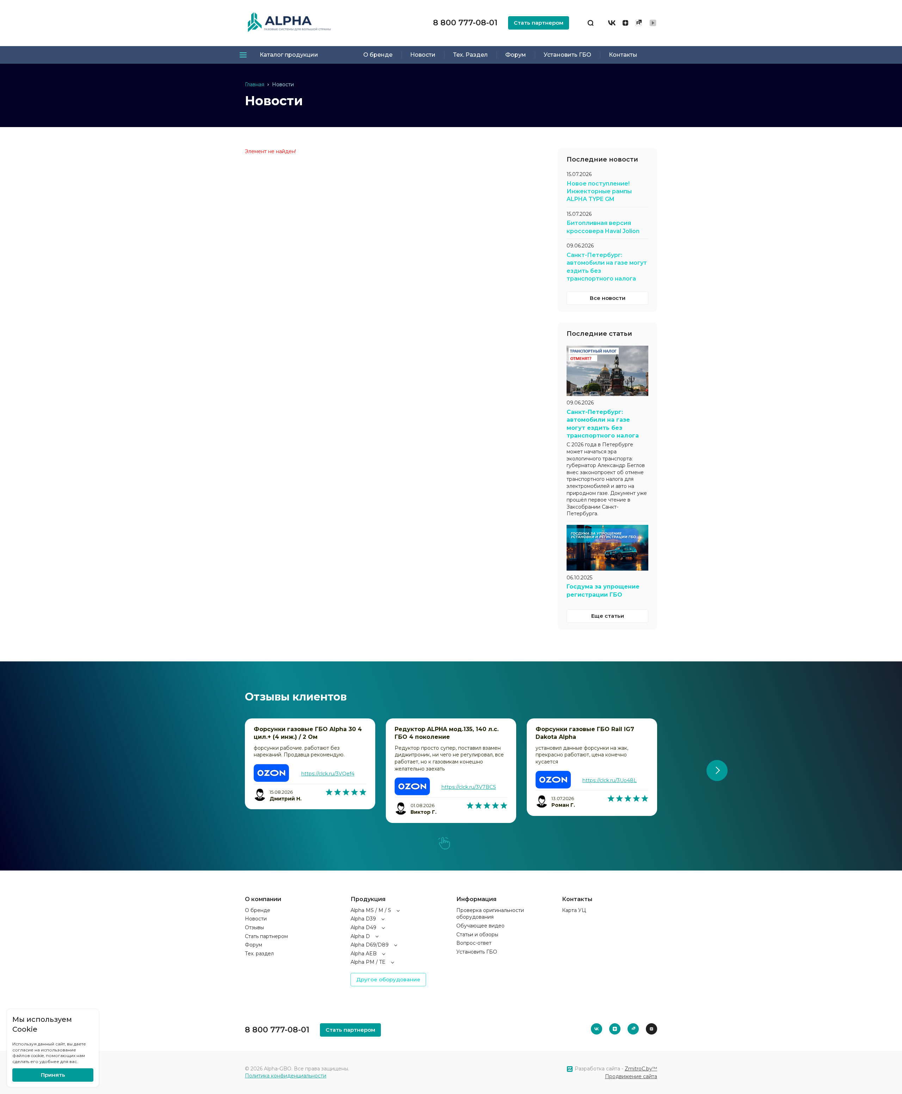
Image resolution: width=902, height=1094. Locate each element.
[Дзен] (625, 23)
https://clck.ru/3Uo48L (609, 780)
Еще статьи (607, 615)
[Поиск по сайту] (590, 23)
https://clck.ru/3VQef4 (327, 774)
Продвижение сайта (631, 1076)
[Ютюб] (653, 23)
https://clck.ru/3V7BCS (468, 787)
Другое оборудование (388, 979)
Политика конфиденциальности (285, 1076)
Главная (254, 84)
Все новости (607, 298)
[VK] (612, 22)
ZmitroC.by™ (641, 1068)
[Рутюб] (638, 23)
